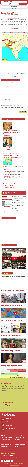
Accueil (3, 435)
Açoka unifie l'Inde (7, 147)
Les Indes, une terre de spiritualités (11, 130)
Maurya (11, 32)
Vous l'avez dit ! (5, 439)
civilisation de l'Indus (12, 18)
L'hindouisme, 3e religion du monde (11, 132)
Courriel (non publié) (5, 93)
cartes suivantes (14, 28)
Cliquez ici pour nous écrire (11, 430)
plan (16, 446)
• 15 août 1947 (7, 177)
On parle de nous (6, 444)
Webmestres (4, 446)
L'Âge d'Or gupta (7, 149)
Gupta (18, 32)
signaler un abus (20, 444)
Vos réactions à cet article (8, 80)
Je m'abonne (9, 409)
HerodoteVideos (7, 244)
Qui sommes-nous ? (6, 437)
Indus (5, 32)
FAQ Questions (19, 435)
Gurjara (24, 32)
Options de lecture (14, 465)
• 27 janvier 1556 (7, 168)
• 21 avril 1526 (6, 166)
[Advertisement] (14, 231)
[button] (25, 464)
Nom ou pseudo (5, 86)
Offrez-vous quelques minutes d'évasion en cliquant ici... (12, 457)
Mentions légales (20, 442)
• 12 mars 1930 (6, 176)
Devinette (5, 273)
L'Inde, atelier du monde (9, 133)
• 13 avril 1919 (6, 174)
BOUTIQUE (17, 439)
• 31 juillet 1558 (7, 171)
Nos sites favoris (19, 437)
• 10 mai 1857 (6, 172)
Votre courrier (5, 442)
